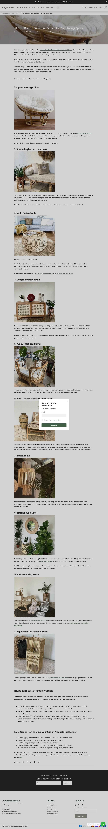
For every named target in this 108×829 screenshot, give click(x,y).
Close (67, 401)
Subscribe (54, 425)
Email (44, 412)
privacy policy (56, 420)
